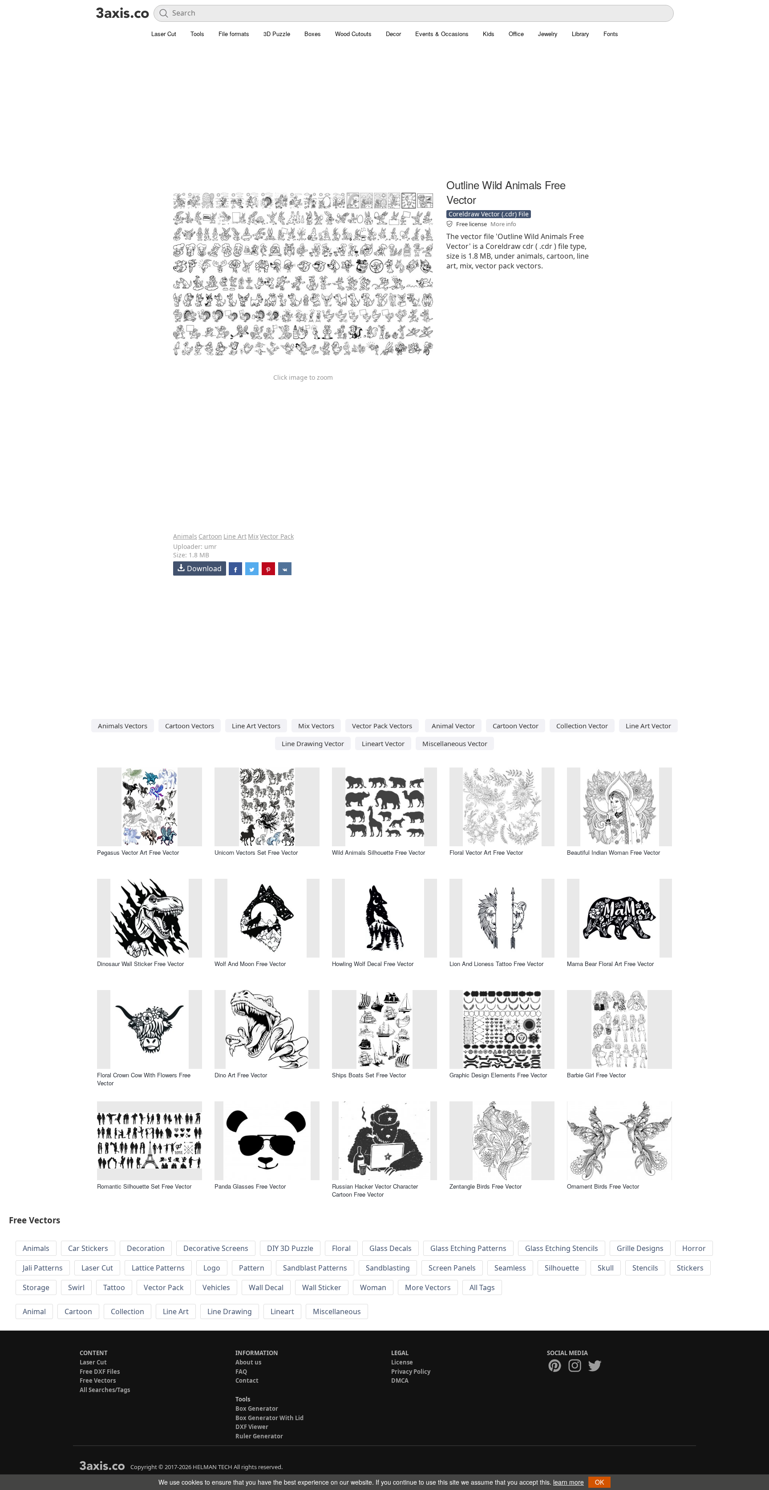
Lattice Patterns (158, 1268)
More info (503, 224)
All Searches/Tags (105, 1390)
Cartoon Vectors (189, 725)
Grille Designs (640, 1248)
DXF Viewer (251, 1427)
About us (248, 1362)
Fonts (610, 33)
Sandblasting (388, 1268)
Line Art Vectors (256, 725)
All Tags (482, 1287)
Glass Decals (390, 1248)
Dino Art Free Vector (241, 1075)
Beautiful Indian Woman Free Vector (613, 852)
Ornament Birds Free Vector (603, 1186)
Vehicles (216, 1287)
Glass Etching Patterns (468, 1248)
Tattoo (114, 1287)
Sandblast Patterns (315, 1268)
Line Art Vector (648, 725)
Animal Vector (453, 725)
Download (204, 568)
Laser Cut (163, 33)
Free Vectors (98, 1380)
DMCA (400, 1380)
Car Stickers (88, 1248)
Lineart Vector (383, 743)
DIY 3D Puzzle (290, 1248)
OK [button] (599, 1482)
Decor (393, 33)
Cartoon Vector (515, 725)
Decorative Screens (215, 1248)
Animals (185, 536)
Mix (253, 536)
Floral (341, 1248)
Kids (488, 33)
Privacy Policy (410, 1372)
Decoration (146, 1248)
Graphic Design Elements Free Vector (498, 1075)
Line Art (235, 536)
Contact (247, 1380)
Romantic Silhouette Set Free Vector (144, 1186)
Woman (373, 1287)
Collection (127, 1311)
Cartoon (210, 536)
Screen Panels (452, 1268)
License (402, 1362)
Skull (606, 1268)
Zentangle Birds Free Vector (485, 1186)
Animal (34, 1311)
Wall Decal (266, 1287)
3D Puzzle (276, 33)
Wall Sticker (321, 1287)
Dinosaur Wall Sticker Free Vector (140, 963)
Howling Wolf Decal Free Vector (372, 963)
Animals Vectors (122, 725)
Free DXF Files (100, 1372)
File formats (234, 33)
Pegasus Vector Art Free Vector (138, 852)
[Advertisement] (384, 113)
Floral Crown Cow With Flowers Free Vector (143, 1079)
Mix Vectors (316, 725)
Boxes (312, 33)
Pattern (251, 1268)
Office (516, 33)
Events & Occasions (442, 33)
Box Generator (256, 1409)
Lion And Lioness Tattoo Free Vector (496, 963)
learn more (568, 1482)
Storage (36, 1287)
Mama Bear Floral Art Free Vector (610, 963)
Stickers (690, 1268)
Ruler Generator (259, 1436)
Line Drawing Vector (313, 743)
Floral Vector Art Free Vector (486, 852)
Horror (694, 1248)
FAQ (241, 1372)
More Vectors (428, 1287)
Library (580, 33)
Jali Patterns (43, 1268)
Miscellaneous (337, 1311)
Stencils (645, 1268)
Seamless (510, 1268)
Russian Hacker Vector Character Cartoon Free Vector (375, 1190)
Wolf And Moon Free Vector (250, 963)
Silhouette (562, 1268)
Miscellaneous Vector (454, 743)
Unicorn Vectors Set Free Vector (256, 852)
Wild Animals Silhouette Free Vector (378, 852)
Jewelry (548, 33)
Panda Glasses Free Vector (250, 1186)
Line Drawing (229, 1311)
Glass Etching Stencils (561, 1248)
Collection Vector (582, 725)
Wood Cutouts (353, 33)
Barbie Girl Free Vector (596, 1075)
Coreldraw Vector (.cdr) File (489, 214)
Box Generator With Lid (269, 1418)
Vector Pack (277, 536)
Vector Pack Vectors (382, 725)
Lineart (282, 1311)
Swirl (76, 1287)
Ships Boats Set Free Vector (369, 1075)
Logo (211, 1268)
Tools (197, 33)
